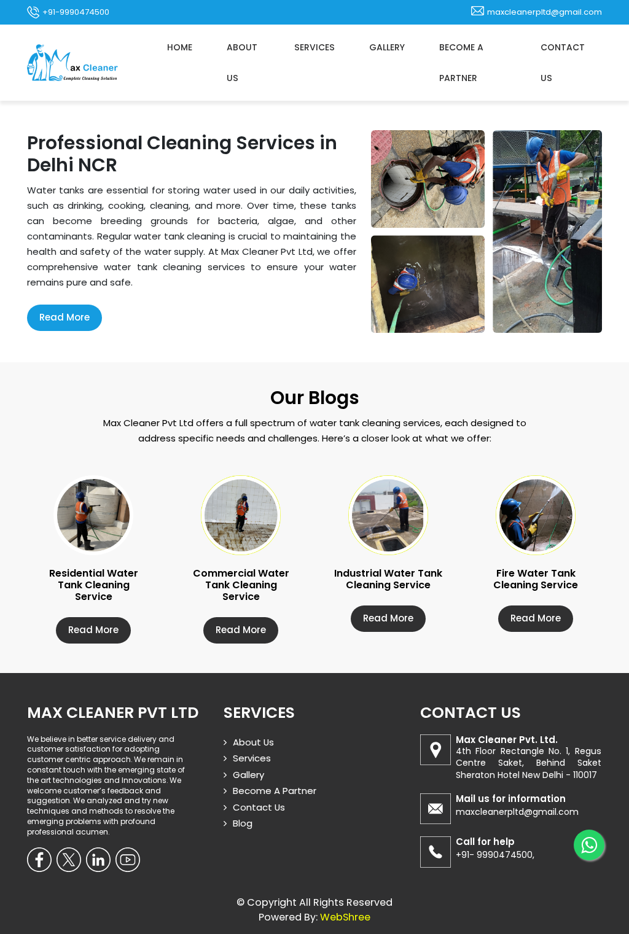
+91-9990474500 (75, 12)
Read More (64, 317)
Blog (242, 823)
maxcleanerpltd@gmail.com (544, 12)
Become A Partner (461, 62)
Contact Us (563, 62)
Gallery (387, 47)
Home (179, 47)
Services (314, 47)
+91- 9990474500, (495, 855)
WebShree (345, 917)
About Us (242, 62)
